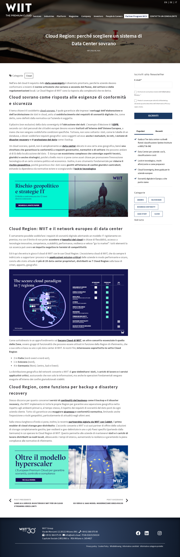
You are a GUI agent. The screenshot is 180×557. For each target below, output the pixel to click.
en (165, 2)
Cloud (29, 75)
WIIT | (89, 51)
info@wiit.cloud (72, 535)
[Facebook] (138, 533)
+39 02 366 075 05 (52, 535)
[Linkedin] (147, 533)
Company (86, 16)
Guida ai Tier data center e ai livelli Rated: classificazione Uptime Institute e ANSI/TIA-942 (155, 143)
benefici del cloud (72, 239)
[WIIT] (19, 9)
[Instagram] (160, 533)
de (171, 2)
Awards (140, 200)
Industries (49, 16)
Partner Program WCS (136, 16)
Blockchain (156, 200)
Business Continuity (146, 207)
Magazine (73, 16)
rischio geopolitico (19, 164)
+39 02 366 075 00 (89, 531)
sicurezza (69, 411)
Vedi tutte (139, 219)
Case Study (142, 214)
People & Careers (114, 16)
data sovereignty (55, 83)
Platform (61, 16)
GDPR (115, 124)
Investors (98, 16)
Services (37, 16)
